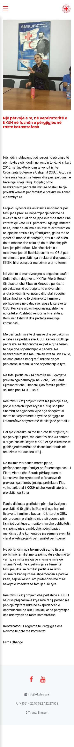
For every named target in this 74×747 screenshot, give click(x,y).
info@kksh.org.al (38, 694)
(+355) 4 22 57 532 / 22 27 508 (38, 703)
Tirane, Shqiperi (37, 712)
